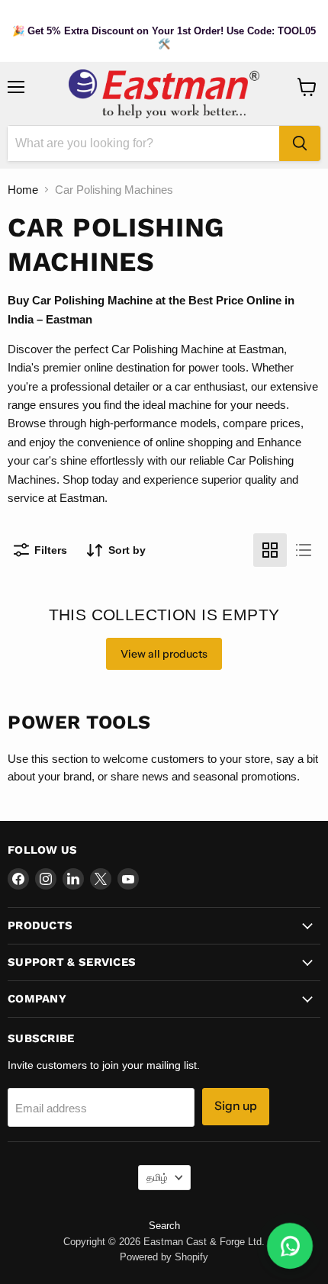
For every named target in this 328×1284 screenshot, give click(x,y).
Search (164, 1225)
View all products (164, 654)
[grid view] (270, 550)
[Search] (299, 143)
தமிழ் (157, 1177)
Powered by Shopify (164, 1257)
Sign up (235, 1106)
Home (23, 189)
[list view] (303, 550)
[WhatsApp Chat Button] (290, 1246)
